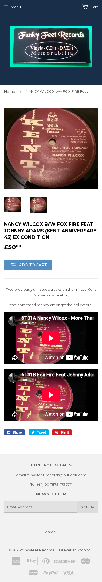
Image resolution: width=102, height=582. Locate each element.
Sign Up (87, 507)
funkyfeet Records (37, 550)
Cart (93, 7)
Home (9, 91)
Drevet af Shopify (74, 550)
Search (49, 532)
